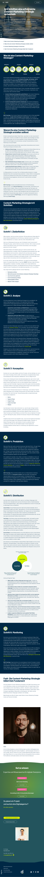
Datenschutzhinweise (7, 866)
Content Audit (28, 346)
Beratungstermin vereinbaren (12, 817)
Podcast (22, 465)
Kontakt (37, 2)
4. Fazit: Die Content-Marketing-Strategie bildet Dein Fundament (18, 49)
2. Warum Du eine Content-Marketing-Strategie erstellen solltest (18, 43)
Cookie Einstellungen (7, 871)
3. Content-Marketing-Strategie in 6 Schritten (13, 46)
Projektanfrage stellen (10, 821)
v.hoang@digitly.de (7, 855)
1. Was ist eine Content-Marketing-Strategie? (13, 41)
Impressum (5, 868)
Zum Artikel (22, 784)
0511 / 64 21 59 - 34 (9, 853)
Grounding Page (6, 870)
